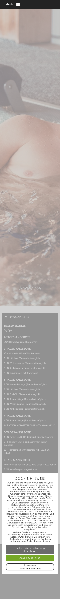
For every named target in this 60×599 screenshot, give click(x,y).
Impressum (30, 565)
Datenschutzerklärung (30, 568)
